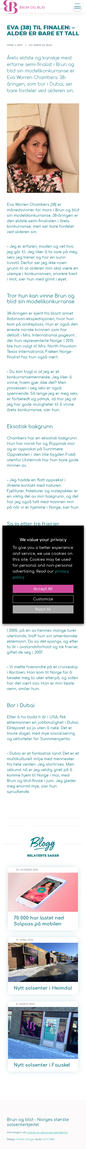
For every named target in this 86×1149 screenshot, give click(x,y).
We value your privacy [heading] (43, 539)
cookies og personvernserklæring (47, 1132)
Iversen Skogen (25, 1139)
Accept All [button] (43, 589)
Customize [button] (43, 599)
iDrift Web (49, 1139)
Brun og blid (26, 6)
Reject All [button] (43, 609)
